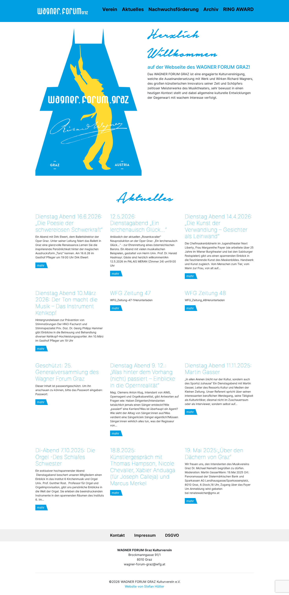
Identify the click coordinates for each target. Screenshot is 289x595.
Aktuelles (133, 9)
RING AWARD (238, 9)
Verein (109, 9)
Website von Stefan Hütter (144, 586)
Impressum (145, 535)
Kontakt (117, 535)
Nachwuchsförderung (173, 9)
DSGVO (172, 535)
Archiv (210, 9)
